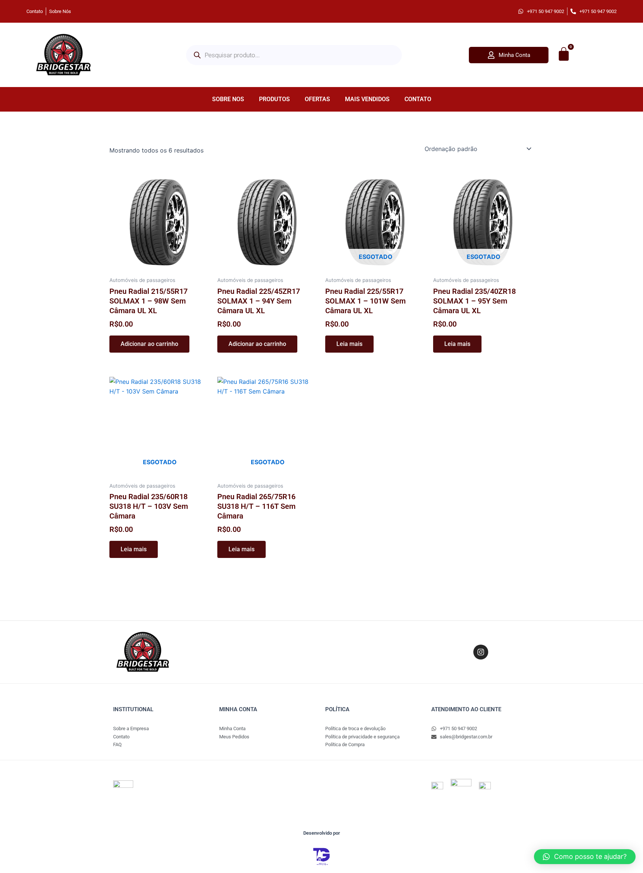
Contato (417, 99)
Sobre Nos (228, 99)
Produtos (274, 99)
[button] (585, 856)
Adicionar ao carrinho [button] (149, 343)
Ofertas (317, 99)
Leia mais (349, 343)
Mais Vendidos (367, 99)
